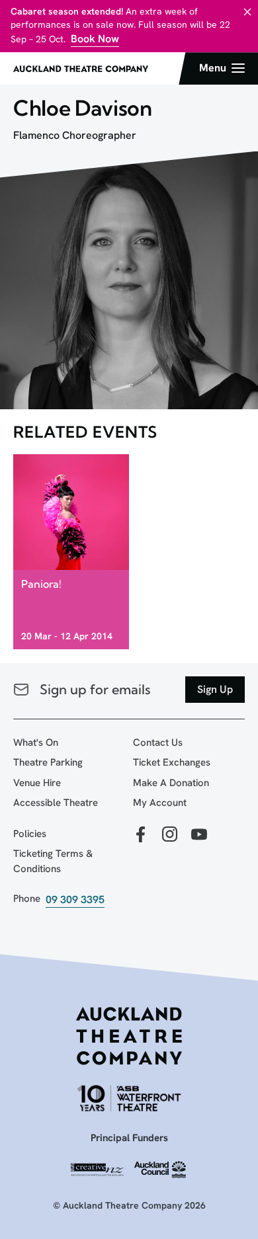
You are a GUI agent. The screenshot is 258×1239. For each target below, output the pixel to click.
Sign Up (215, 689)
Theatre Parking (48, 762)
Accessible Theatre (55, 802)
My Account (160, 802)
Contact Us (158, 742)
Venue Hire (37, 782)
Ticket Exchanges (171, 762)
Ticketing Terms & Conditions (53, 861)
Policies (29, 833)
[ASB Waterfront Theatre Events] (129, 1098)
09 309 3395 (75, 899)
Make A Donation (171, 782)
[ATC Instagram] (170, 835)
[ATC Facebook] (141, 835)
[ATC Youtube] (199, 835)
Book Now (95, 39)
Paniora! (41, 583)
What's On (35, 742)
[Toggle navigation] (222, 68)
